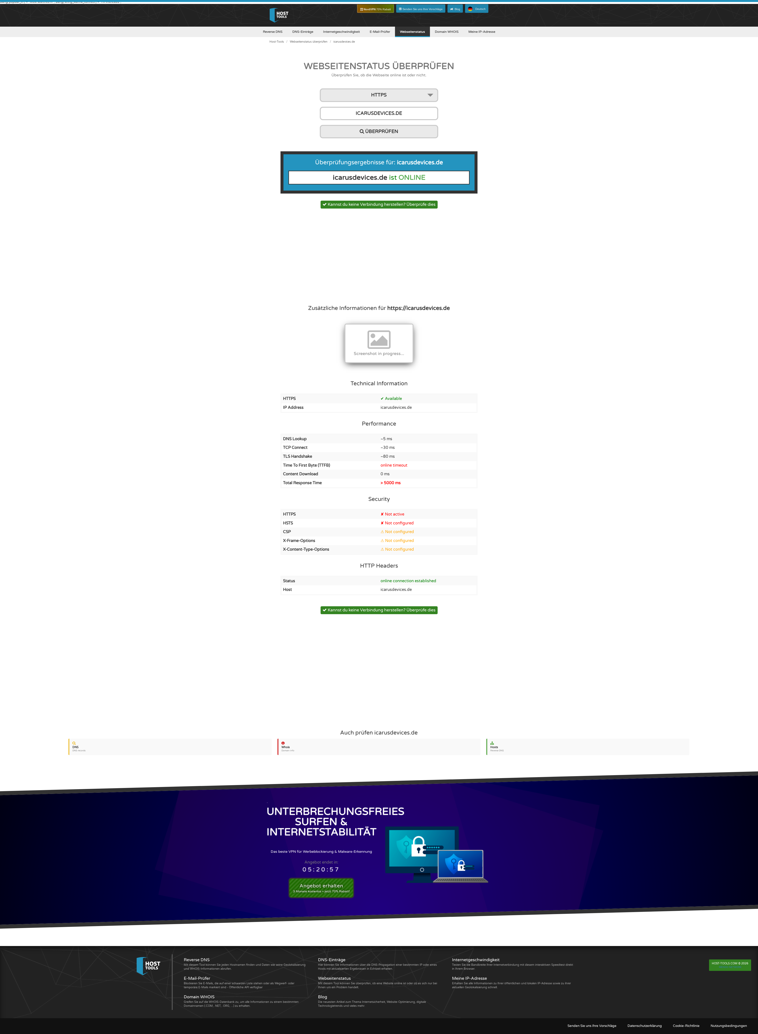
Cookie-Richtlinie (686, 1026)
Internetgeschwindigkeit (341, 32)
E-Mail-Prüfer (380, 32)
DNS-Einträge (302, 32)
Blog (457, 9)
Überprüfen (381, 131)
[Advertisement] (379, 255)
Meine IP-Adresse (481, 32)
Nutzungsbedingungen (729, 1026)
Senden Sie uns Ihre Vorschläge (422, 9)
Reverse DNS (272, 32)
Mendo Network (730, 967)
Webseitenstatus (412, 32)
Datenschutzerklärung (645, 1026)
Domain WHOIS (447, 32)
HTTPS (379, 95)
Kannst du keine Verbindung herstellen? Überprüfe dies (381, 204)
